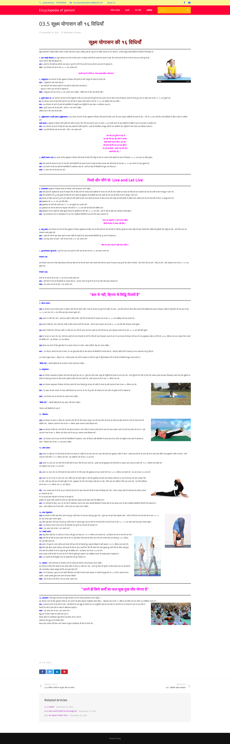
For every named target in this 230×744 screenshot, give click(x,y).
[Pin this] (64, 671)
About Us (111, 2)
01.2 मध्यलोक (49, 707)
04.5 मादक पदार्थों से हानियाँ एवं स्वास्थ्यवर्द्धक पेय (60, 711)
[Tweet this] (49, 671)
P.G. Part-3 (46, 662)
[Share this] (42, 671)
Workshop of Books (72, 32)
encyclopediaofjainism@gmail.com (88, 2)
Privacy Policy (115, 738)
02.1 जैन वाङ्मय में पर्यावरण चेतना (56, 715)
